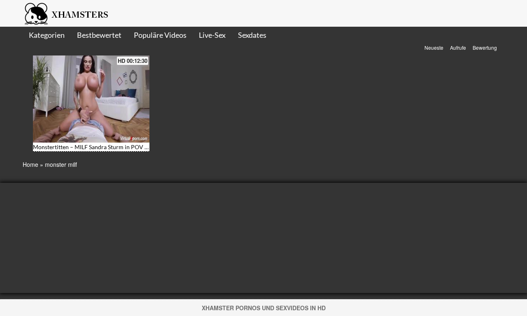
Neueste (433, 47)
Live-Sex (212, 34)
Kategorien (47, 34)
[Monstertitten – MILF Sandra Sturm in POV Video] (91, 99)
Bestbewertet (99, 34)
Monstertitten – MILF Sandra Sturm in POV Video (96, 146)
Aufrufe (458, 47)
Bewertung (485, 47)
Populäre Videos (160, 34)
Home (30, 164)
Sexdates (252, 34)
